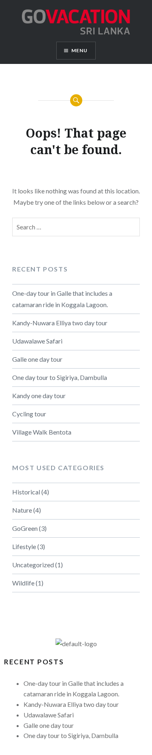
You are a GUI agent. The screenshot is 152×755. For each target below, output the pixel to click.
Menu (79, 50)
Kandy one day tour (39, 395)
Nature (22, 510)
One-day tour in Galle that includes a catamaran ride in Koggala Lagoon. (62, 298)
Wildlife (23, 583)
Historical (26, 492)
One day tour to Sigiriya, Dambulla (59, 377)
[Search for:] (76, 227)
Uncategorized (33, 564)
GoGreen (25, 528)
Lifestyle (24, 546)
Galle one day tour (37, 359)
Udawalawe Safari (37, 341)
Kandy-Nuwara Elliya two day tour (59, 323)
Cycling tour (29, 414)
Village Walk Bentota (41, 432)
